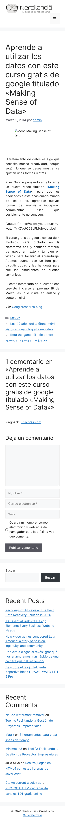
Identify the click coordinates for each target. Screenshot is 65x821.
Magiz (9, 734)
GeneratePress (32, 815)
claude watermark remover (24, 715)
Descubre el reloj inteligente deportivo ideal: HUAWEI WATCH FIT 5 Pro (31, 671)
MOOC (15, 318)
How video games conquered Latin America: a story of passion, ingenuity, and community (30, 641)
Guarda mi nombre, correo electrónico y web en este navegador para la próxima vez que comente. (31, 529)
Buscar (10, 570)
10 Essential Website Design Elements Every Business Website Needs (29, 625)
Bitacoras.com (31, 422)
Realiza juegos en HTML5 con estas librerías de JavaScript (28, 768)
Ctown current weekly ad (23, 782)
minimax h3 (13, 749)
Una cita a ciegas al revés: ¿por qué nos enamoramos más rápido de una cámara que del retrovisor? (32, 656)
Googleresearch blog (27, 307)
